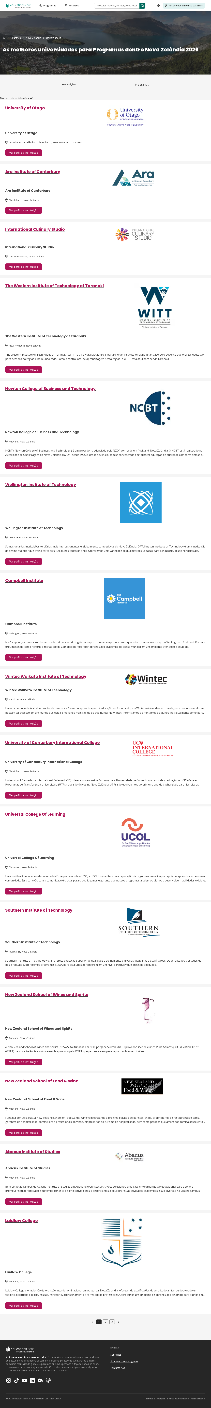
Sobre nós (115, 1354)
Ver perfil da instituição (23, 152)
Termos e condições (155, 1398)
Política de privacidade (178, 1398)
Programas (49, 5)
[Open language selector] (158, 6)
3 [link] (112, 1321)
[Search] (142, 6)
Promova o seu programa (124, 1361)
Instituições (69, 84)
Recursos (74, 5)
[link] (53, 38)
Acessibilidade (198, 1398)
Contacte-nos (117, 1367)
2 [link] (105, 1321)
